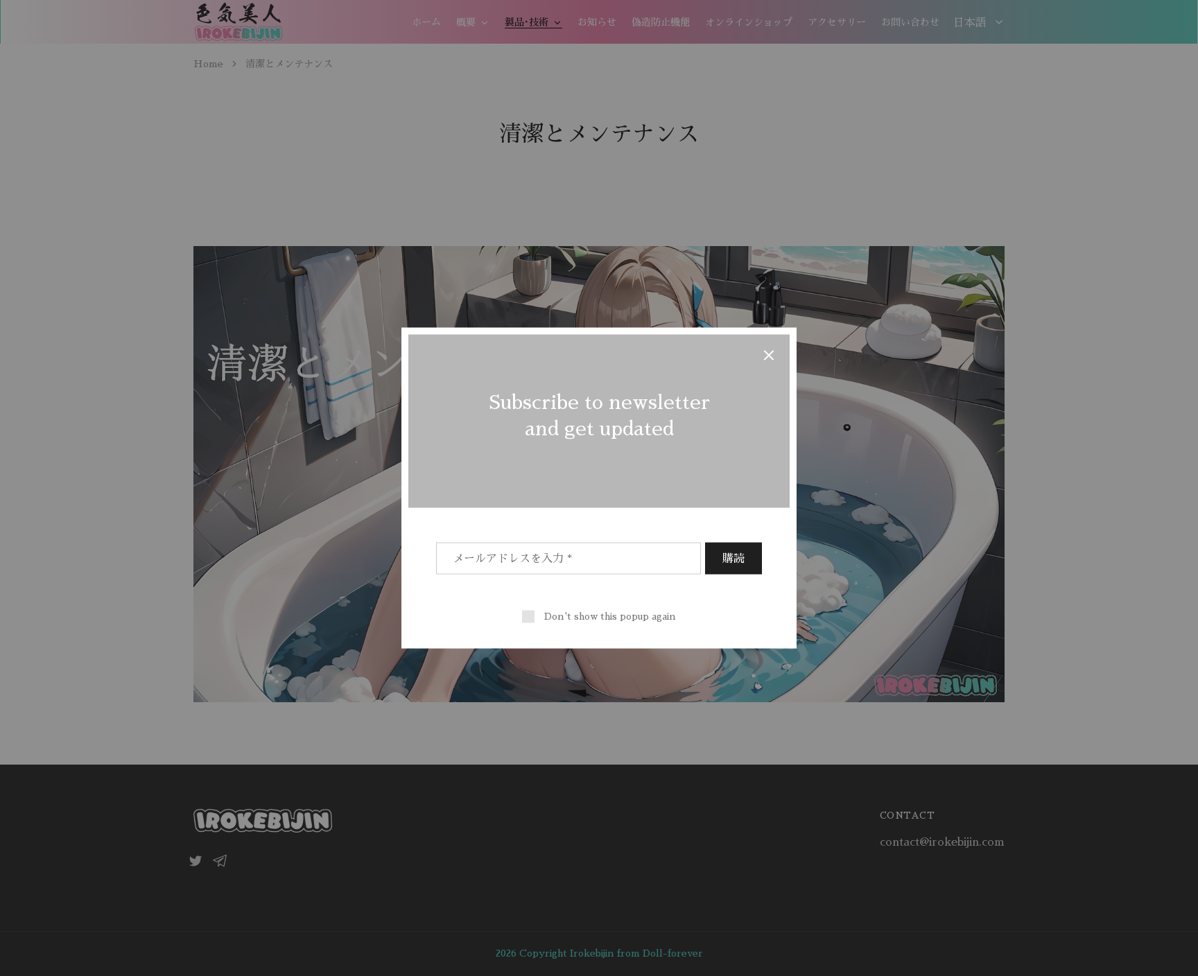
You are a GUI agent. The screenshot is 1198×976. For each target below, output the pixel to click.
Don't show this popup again (610, 616)
